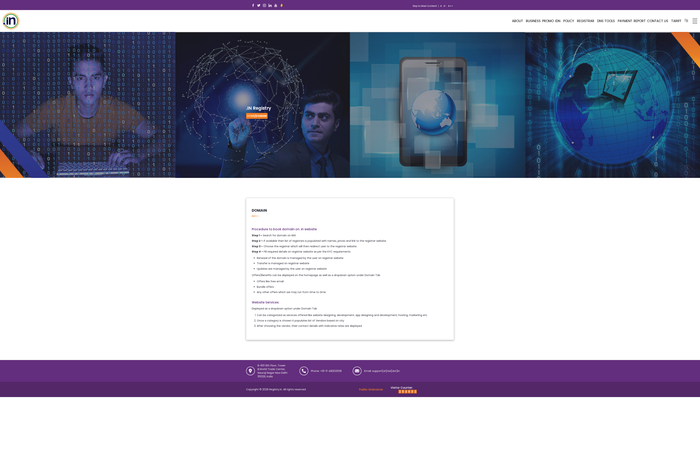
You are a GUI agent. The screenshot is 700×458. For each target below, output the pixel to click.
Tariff (676, 21)
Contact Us (657, 21)
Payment (625, 21)
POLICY (568, 21)
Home (250, 116)
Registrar (585, 21)
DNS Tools (606, 21)
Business (533, 21)
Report (640, 21)
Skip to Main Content (425, 6)
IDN (557, 21)
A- (445, 6)
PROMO (548, 21)
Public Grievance (371, 389)
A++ (450, 6)
